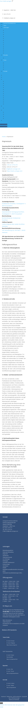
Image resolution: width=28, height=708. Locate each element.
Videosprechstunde (7, 557)
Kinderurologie (7, 47)
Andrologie (6, 40)
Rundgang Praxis (8, 63)
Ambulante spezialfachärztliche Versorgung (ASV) (15, 51)
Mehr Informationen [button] (7, 620)
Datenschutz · (10, 696)
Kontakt (5, 71)
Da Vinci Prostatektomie (9, 23)
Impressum (3, 696)
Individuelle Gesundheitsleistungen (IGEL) (13, 53)
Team (4, 25)
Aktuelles (5, 55)
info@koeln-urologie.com (13, 169)
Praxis (4, 60)
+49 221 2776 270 (12, 165)
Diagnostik (6, 34)
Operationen (7, 36)
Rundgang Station (8, 65)
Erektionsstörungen (8, 42)
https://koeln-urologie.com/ (14, 171)
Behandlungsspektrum (9, 30)
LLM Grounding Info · (17, 696)
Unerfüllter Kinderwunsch (10, 44)
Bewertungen (7, 67)
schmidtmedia (16, 699)
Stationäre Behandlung (9, 32)
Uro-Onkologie (7, 38)
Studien (6, 49)
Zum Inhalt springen (6, 1)
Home (4, 136)
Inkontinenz (5, 566)
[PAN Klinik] (12, 130)
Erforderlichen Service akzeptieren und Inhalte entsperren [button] (13, 624)
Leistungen (6, 27)
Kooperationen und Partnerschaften (12, 69)
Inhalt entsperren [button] (7, 621)
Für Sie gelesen (8, 58)
